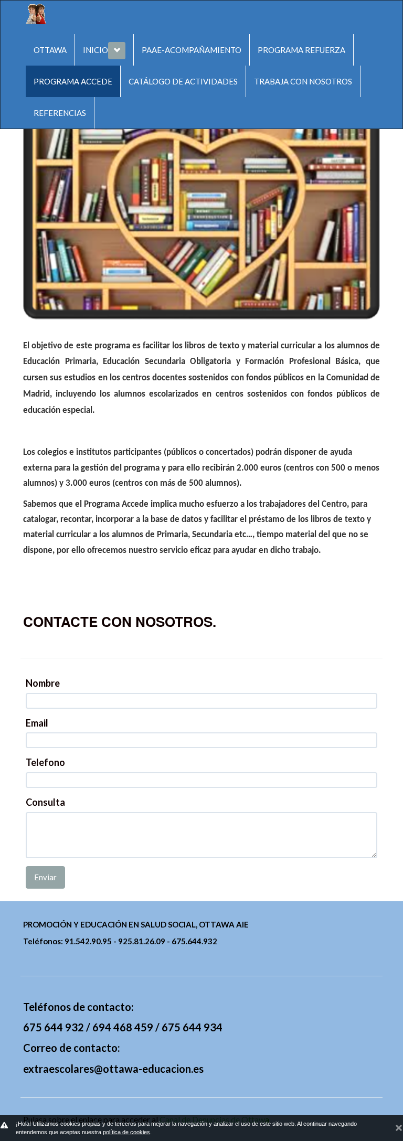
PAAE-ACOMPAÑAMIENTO (191, 50)
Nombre (43, 683)
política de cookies (126, 1132)
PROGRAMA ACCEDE (73, 81)
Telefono (45, 762)
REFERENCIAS (60, 113)
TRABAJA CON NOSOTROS (303, 81)
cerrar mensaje (399, 1126)
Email (37, 723)
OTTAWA (50, 50)
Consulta (45, 802)
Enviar (45, 877)
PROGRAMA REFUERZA (301, 50)
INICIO (95, 50)
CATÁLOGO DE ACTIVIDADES (183, 81)
